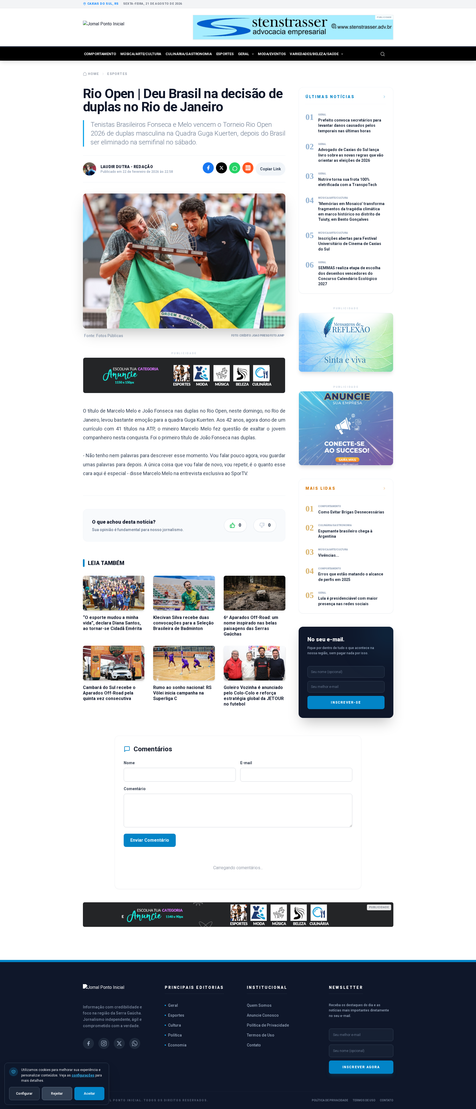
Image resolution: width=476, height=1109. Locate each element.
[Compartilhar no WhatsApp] (234, 167)
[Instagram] (103, 1043)
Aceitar (89, 1093)
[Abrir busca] (386, 54)
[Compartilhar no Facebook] (208, 167)
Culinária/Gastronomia (189, 54)
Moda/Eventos (271, 54)
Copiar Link (270, 169)
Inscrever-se (346, 702)
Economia (177, 1045)
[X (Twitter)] (119, 1043)
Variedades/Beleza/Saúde (314, 54)
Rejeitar (57, 1093)
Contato (254, 1045)
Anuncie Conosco (263, 1015)
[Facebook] (88, 1043)
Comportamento (100, 54)
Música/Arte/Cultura (140, 54)
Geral (243, 54)
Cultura (174, 1025)
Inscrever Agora (361, 1067)
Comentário (135, 789)
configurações (83, 1075)
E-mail (246, 763)
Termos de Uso (260, 1035)
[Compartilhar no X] (221, 167)
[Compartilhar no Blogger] (247, 167)
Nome (129, 763)
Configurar (24, 1093)
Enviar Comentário (149, 840)
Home (93, 74)
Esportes (225, 54)
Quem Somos (259, 1005)
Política (175, 1035)
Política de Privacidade (268, 1025)
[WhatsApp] (134, 1043)
